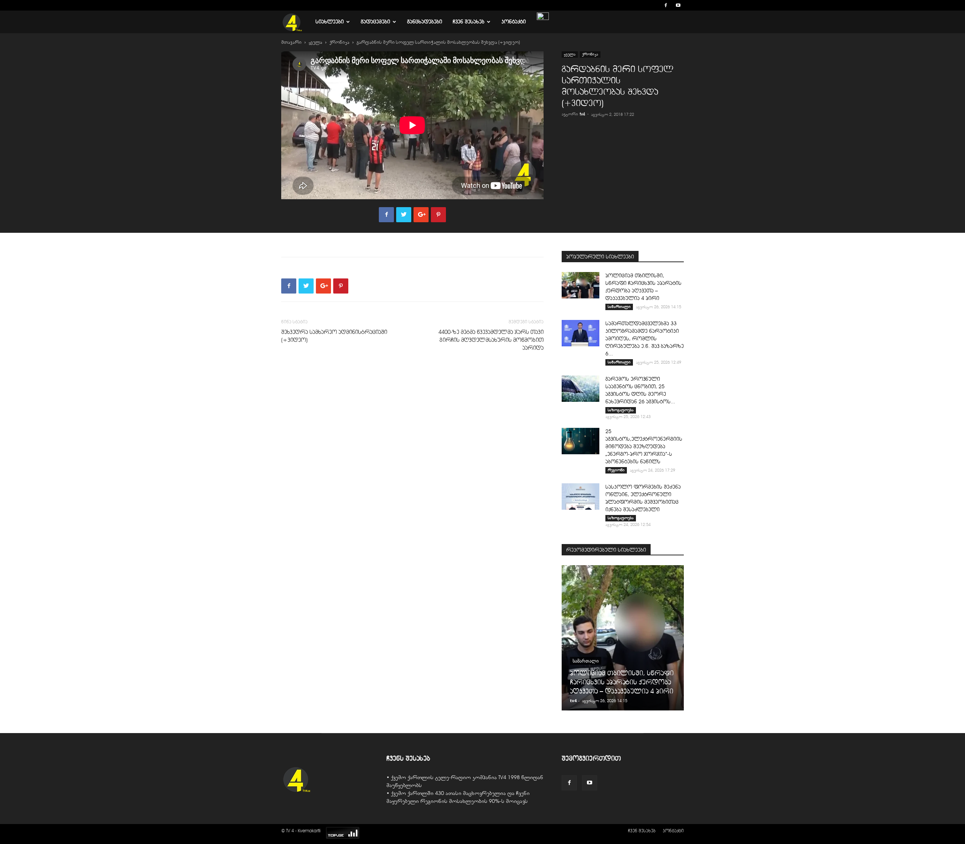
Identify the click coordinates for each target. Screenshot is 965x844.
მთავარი (291, 42)
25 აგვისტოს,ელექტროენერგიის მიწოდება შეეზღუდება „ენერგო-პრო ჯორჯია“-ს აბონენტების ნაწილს (643, 446)
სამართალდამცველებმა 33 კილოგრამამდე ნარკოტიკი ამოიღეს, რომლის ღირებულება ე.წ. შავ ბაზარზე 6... (644, 338)
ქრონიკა (339, 42)
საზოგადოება (621, 409)
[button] (654, 5)
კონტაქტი (513, 21)
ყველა (315, 42)
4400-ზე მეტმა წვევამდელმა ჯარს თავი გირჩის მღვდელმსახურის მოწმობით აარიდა (491, 340)
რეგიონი (616, 469)
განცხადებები (424, 21)
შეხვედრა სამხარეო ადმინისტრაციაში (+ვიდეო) (334, 336)
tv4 (582, 114)
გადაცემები (375, 21)
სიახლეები (330, 21)
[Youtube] (678, 5)
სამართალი (619, 306)
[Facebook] (665, 5)
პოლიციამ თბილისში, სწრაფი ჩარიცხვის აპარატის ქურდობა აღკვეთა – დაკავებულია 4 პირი (622, 682)
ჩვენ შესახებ (468, 21)
